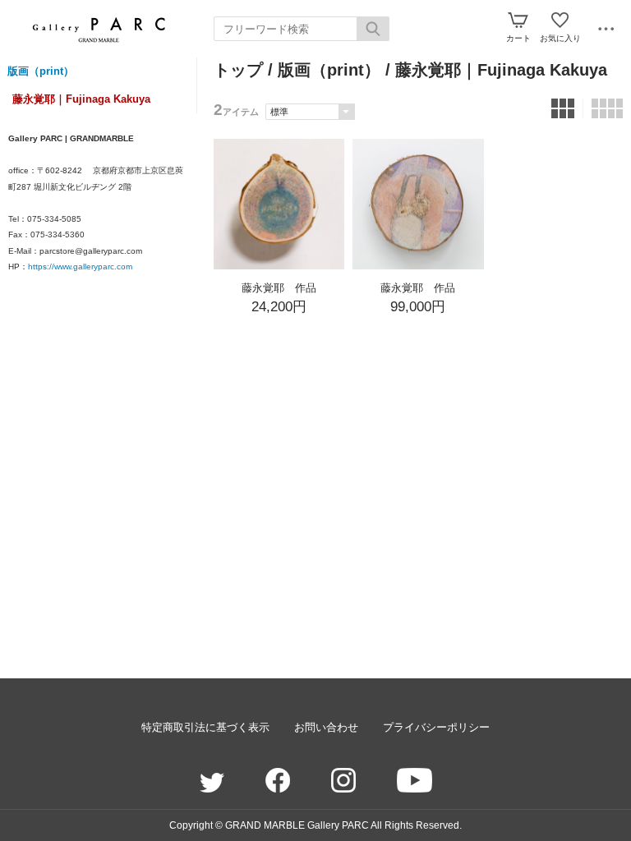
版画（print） (40, 71)
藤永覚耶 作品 (279, 288)
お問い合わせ (326, 727)
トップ (238, 70)
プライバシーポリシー (436, 727)
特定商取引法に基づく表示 (205, 727)
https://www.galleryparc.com (80, 266)
